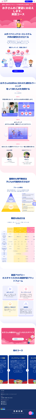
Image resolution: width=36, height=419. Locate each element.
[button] (6, 134)
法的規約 (5, 397)
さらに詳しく (18, 371)
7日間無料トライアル (28, 1)
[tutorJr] (4, 1)
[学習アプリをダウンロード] (4, 401)
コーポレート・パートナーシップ (10, 394)
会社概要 (2, 397)
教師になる (3, 394)
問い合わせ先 (10, 397)
